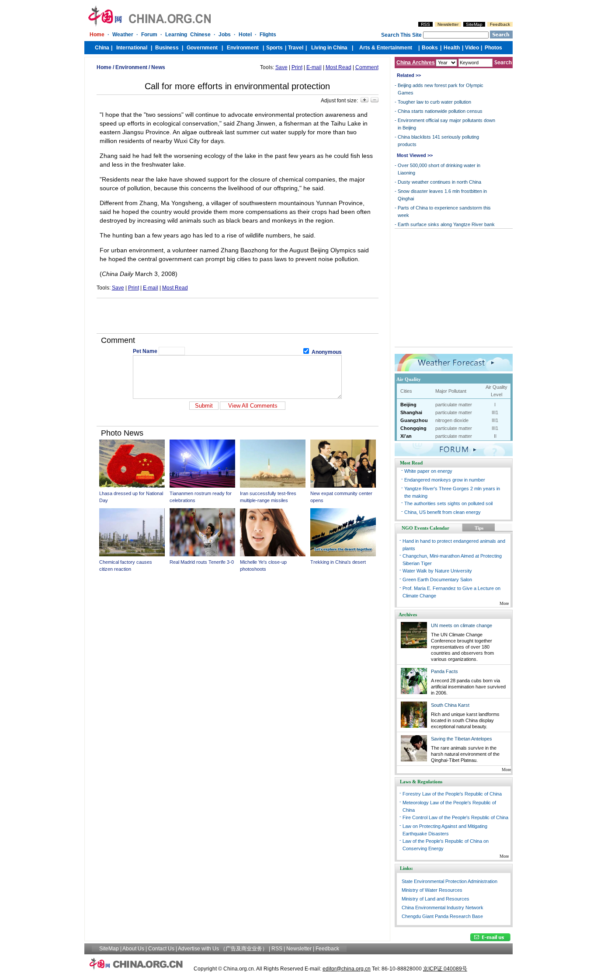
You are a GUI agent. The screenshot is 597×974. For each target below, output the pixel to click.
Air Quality (408, 379)
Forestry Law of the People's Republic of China (452, 793)
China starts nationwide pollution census (440, 111)
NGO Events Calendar (425, 528)
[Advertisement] (237, 316)
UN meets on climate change (461, 625)
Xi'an (406, 436)
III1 (495, 412)
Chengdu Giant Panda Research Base (442, 916)
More (504, 603)
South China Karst (450, 705)
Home (104, 67)
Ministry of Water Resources (432, 890)
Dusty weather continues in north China (439, 182)
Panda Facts (444, 671)
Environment (131, 67)
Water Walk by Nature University (437, 570)
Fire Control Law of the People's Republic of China (455, 817)
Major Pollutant (450, 391)
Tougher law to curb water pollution (434, 102)
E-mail (314, 67)
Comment (366, 67)
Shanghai (411, 412)
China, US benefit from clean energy (442, 512)
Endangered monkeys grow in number (444, 479)
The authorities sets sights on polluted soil (448, 503)
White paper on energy (428, 471)
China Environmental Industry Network (442, 907)
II (495, 436)
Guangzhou (414, 420)
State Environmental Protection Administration (449, 881)
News (158, 67)
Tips (479, 528)
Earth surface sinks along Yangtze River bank (446, 224)
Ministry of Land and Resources (435, 898)
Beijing (408, 404)
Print (297, 67)
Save (281, 67)
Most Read (338, 67)
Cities (406, 391)
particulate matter (453, 404)
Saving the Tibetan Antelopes (461, 738)
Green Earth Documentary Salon (437, 579)
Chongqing (413, 428)
